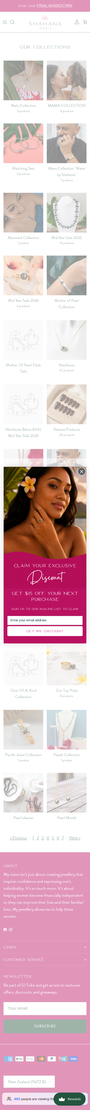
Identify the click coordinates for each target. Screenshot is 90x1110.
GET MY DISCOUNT (45, 631)
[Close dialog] (81, 471)
